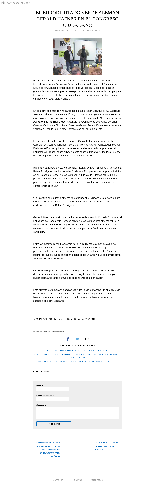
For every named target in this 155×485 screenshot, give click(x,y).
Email (87, 339)
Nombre (39, 386)
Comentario (41, 405)
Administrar (97, 480)
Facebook (68, 339)
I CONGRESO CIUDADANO (90, 30)
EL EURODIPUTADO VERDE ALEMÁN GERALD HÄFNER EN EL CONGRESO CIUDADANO (77, 19)
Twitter (77, 339)
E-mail (45, 395)
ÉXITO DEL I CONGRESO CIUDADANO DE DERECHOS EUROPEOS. (77, 351)
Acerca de (58, 480)
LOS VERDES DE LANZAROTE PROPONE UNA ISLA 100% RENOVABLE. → (107, 446)
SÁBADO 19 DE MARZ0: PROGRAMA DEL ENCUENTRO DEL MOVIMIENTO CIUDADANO (78, 362)
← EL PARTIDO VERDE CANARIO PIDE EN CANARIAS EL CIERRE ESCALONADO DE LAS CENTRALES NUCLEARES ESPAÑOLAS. (46, 449)
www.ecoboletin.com (18, 3)
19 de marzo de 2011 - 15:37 (66, 30)
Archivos (77, 480)
